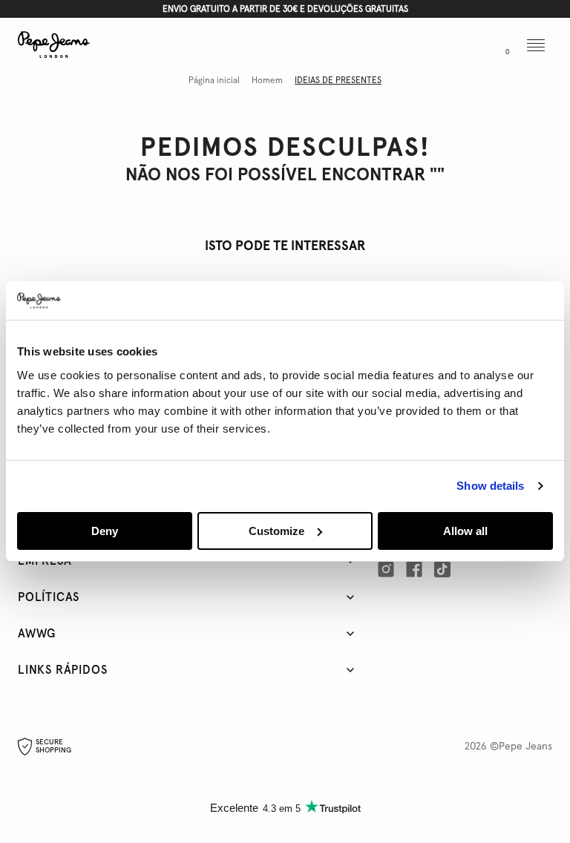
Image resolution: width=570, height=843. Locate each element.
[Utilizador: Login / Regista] (469, 47)
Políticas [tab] (48, 597)
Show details (490, 485)
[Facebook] (414, 569)
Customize (276, 531)
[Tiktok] (442, 569)
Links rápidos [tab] (62, 670)
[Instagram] (386, 569)
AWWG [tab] (37, 634)
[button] (437, 47)
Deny (104, 531)
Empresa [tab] (45, 561)
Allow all (465, 531)
